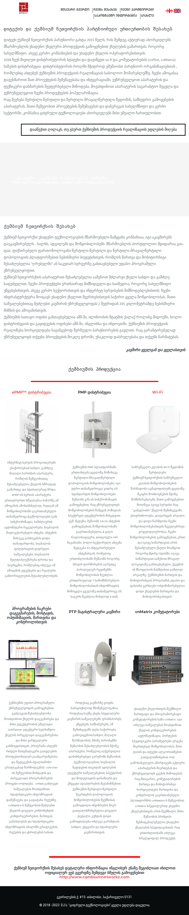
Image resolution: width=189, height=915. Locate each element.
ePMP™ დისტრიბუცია (31, 392)
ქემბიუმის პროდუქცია (94, 369)
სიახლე (147, 15)
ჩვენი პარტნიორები (137, 9)
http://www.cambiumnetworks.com (94, 877)
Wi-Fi (157, 392)
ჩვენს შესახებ (105, 9)
